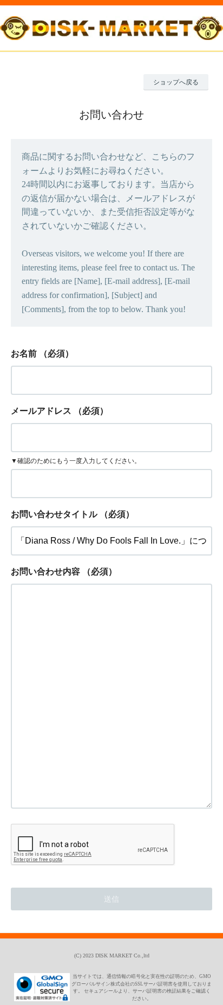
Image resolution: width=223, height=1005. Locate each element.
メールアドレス (41, 410)
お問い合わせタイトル (54, 514)
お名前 (24, 353)
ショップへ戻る (176, 82)
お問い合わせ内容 (45, 571)
